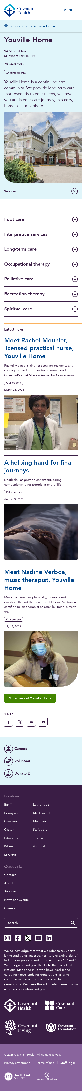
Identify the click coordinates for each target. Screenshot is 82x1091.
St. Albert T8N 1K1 (17, 53)
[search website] (73, 923)
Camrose (10, 821)
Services (10, 891)
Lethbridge (41, 804)
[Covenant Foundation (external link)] (59, 1027)
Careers (9, 908)
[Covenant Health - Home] (22, 1005)
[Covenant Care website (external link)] (59, 1005)
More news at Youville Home (30, 698)
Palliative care (14, 492)
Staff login (67, 1063)
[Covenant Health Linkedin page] (49, 938)
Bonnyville (11, 813)
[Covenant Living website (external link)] (22, 1027)
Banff (8, 804)
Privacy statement (17, 1063)
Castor (9, 829)
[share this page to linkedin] (31, 722)
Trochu (38, 838)
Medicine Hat (43, 813)
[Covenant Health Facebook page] (18, 938)
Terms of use (45, 1063)
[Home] (20, 10)
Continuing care (16, 73)
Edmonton (12, 838)
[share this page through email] (43, 722)
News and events (16, 900)
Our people (13, 383)
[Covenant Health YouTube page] (38, 938)
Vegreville (40, 846)
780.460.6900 (14, 64)
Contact (10, 875)
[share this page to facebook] (8, 722)
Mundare (39, 821)
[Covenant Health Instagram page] (7, 938)
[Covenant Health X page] (28, 938)
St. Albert (40, 829)
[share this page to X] (20, 722)
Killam (8, 846)
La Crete (10, 855)
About (8, 883)
